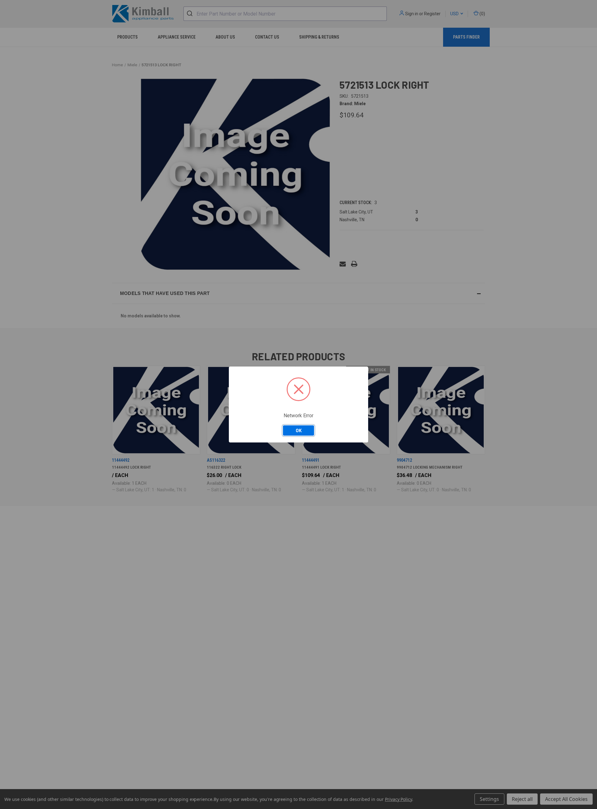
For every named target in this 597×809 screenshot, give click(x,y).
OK (299, 430)
